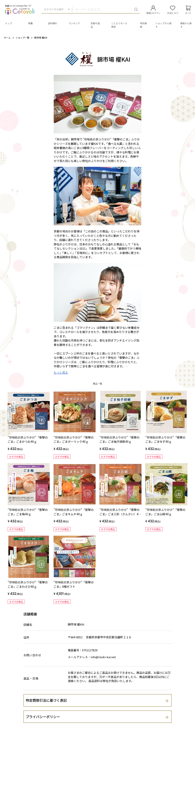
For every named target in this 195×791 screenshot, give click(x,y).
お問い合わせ (32, 655)
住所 (26, 637)
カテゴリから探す (54, 9)
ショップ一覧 (22, 37)
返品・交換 (30, 678)
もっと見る (61, 372)
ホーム (7, 37)
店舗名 (27, 624)
